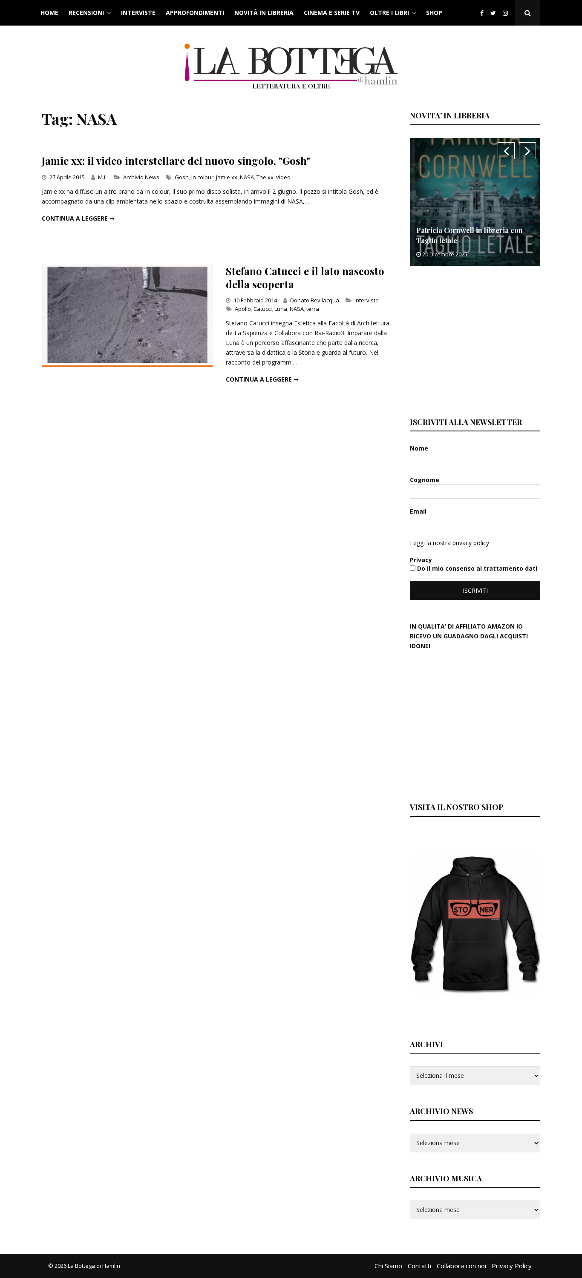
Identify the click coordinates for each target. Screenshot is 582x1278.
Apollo (243, 309)
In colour (202, 177)
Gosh (182, 177)
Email (419, 511)
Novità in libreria (264, 13)
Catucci (263, 309)
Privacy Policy (512, 1265)
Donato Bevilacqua (314, 300)
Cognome (425, 480)
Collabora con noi (461, 1265)
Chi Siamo (388, 1265)
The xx (265, 177)
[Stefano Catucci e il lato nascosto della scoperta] (127, 360)
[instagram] (507, 13)
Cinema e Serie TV (332, 13)
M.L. (103, 177)
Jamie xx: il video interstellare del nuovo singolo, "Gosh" (176, 160)
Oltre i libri (389, 13)
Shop (434, 13)
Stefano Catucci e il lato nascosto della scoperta (305, 277)
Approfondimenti (195, 13)
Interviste (138, 13)
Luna (280, 309)
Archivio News (141, 177)
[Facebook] (482, 13)
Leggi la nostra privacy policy (449, 543)
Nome (420, 448)
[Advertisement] (474, 340)
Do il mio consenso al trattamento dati (476, 568)
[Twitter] (493, 13)
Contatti (419, 1265)
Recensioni (86, 13)
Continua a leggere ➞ (78, 218)
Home (49, 13)
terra (312, 309)
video (283, 177)
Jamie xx (226, 177)
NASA (247, 177)
